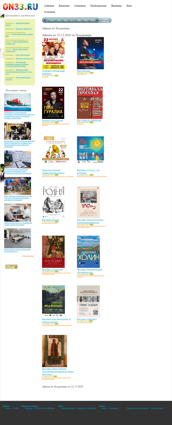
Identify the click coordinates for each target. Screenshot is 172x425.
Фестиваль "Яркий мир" (24, 29)
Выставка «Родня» (50, 219)
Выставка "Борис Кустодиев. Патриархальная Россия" (90, 221)
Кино (129, 5)
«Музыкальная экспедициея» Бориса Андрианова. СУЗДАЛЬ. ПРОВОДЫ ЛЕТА (17, 64)
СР (62, 19)
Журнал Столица (30, 406)
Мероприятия (9, 23)
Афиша (6, 406)
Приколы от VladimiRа (86, 408)
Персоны (29, 408)
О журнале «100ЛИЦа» (45, 408)
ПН (49, 19)
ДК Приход (80, 124)
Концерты (64, 5)
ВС (89, 19)
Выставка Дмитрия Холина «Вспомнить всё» (89, 270)
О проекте (49, 11)
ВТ (56, 19)
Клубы (16, 408)
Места (102, 406)
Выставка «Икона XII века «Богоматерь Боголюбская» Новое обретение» (58, 371)
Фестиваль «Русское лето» (24, 58)
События (49, 5)
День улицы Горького (23, 55)
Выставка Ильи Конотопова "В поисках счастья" (56, 320)
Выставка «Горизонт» (87, 319)
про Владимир (157, 408)
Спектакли (80, 5)
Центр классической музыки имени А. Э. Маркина (57, 176)
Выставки (116, 5)
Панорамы (113, 408)
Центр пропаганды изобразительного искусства (92, 176)
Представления (98, 5)
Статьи (8, 408)
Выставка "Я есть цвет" (53, 269)
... (33, 86)
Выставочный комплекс (49, 223)
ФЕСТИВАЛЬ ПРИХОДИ (89, 120)
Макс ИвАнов (83, 70)
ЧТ (69, 19)
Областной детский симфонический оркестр (53, 171)
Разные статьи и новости (138, 408)
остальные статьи (28, 256)
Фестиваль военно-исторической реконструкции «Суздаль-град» (19, 72)
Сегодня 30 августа (105, 20)
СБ (83, 19)
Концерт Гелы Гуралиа (52, 120)
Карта (104, 408)
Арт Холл (45, 77)
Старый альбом (68, 408)
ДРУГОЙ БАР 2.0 (82, 74)
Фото (60, 406)
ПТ (76, 19)
